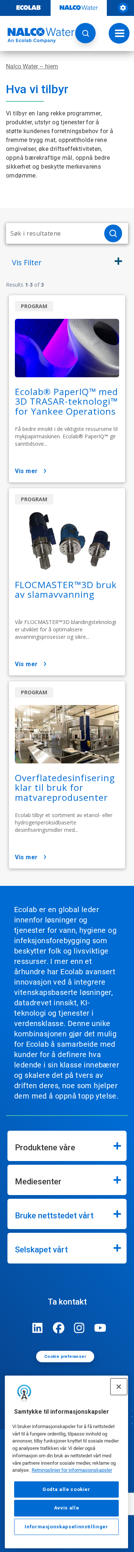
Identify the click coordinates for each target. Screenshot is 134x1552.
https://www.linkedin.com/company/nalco (37, 1327)
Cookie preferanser (65, 1356)
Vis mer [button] (26, 471)
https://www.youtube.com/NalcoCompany (100, 1327)
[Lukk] (119, 1387)
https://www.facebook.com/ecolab (58, 1327)
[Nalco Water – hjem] (37, 35)
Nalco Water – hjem (32, 66)
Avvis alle (66, 1508)
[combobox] (52, 233)
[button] (85, 33)
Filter (27, 262)
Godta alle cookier (66, 1489)
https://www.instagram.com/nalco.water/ (79, 1327)
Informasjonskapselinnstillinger (66, 1526)
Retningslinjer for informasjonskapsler (72, 1470)
